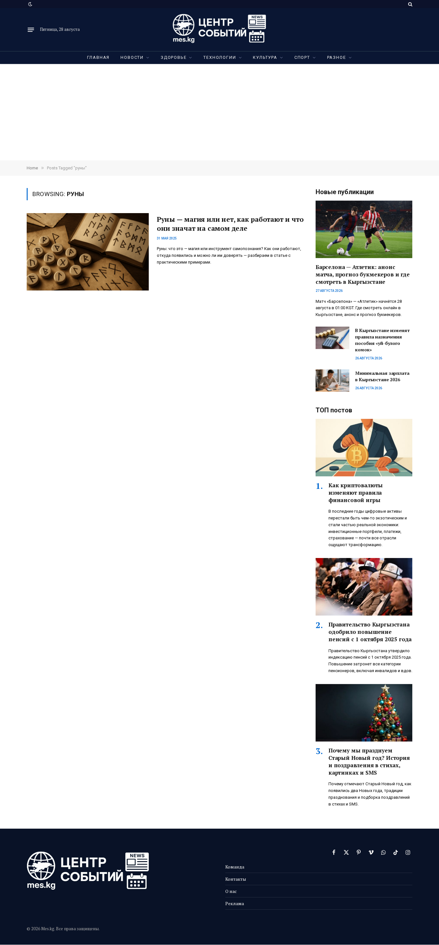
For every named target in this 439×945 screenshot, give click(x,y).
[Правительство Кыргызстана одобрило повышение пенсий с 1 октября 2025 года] (364, 587)
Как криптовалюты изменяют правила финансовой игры (355, 493)
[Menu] (31, 29)
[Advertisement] (219, 112)
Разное (336, 57)
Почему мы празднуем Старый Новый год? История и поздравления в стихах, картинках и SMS (369, 761)
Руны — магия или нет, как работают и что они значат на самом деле (230, 224)
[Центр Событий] (219, 29)
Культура (265, 57)
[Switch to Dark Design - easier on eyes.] (29, 4)
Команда (234, 867)
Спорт (302, 57)
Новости (132, 57)
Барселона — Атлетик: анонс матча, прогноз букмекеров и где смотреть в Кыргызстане (363, 274)
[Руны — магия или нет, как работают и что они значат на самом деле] (88, 252)
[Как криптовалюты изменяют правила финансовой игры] (364, 447)
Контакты (235, 879)
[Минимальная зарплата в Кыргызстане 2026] (332, 380)
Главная (98, 57)
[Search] (409, 4)
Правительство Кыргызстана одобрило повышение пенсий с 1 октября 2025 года (370, 632)
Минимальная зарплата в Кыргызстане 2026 (382, 376)
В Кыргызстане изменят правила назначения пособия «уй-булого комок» (382, 340)
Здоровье (174, 57)
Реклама (234, 903)
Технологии (219, 57)
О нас (231, 891)
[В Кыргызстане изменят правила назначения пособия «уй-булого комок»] (332, 338)
